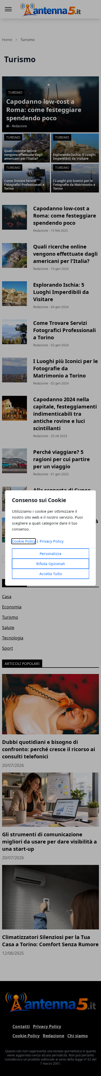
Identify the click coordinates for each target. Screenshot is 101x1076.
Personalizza (50, 553)
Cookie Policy (23, 541)
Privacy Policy (51, 541)
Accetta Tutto (50, 573)
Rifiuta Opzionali (50, 563)
